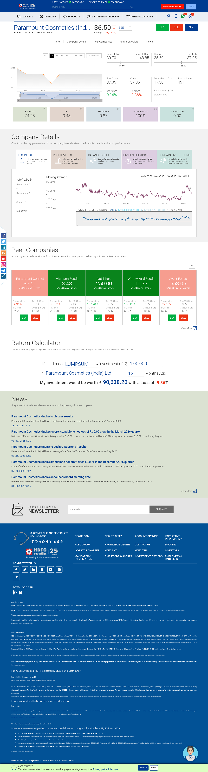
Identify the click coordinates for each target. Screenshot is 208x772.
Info (57, 41)
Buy (162, 27)
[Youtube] (50, 569)
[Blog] (42, 569)
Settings (114, 769)
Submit (161, 509)
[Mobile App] (176, 16)
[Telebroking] (168, 16)
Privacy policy (100, 769)
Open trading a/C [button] (172, 6)
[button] (125, 28)
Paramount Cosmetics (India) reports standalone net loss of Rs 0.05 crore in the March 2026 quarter (76, 431)
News (149, 41)
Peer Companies (103, 41)
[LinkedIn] (33, 569)
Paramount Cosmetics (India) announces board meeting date (51, 477)
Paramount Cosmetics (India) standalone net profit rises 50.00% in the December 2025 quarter (72, 462)
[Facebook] (16, 569)
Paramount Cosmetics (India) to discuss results (42, 416)
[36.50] (120, 62)
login (191, 6)
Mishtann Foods (67, 278)
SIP (191, 27)
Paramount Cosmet (30, 278)
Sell (177, 27)
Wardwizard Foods (141, 278)
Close (153, 768)
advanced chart (94, 55)
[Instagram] (59, 569)
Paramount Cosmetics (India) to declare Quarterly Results (48, 446)
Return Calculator (129, 41)
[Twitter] (25, 569)
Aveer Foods (178, 278)
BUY (24, 317)
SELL (35, 317)
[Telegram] (16, 577)
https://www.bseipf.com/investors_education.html (27, 717)
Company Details (76, 41)
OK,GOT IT (143, 768)
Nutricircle (104, 278)
